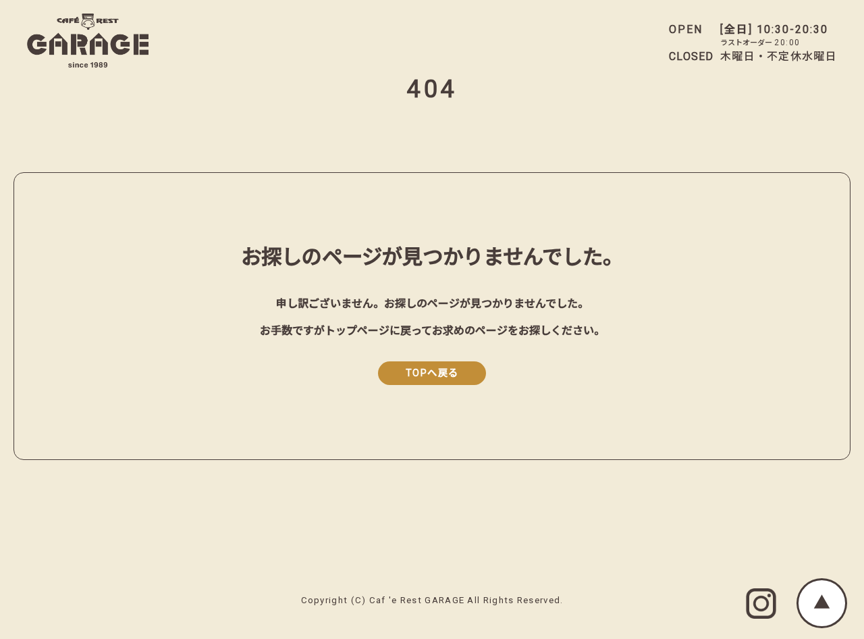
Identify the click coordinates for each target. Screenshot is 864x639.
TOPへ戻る (432, 373)
